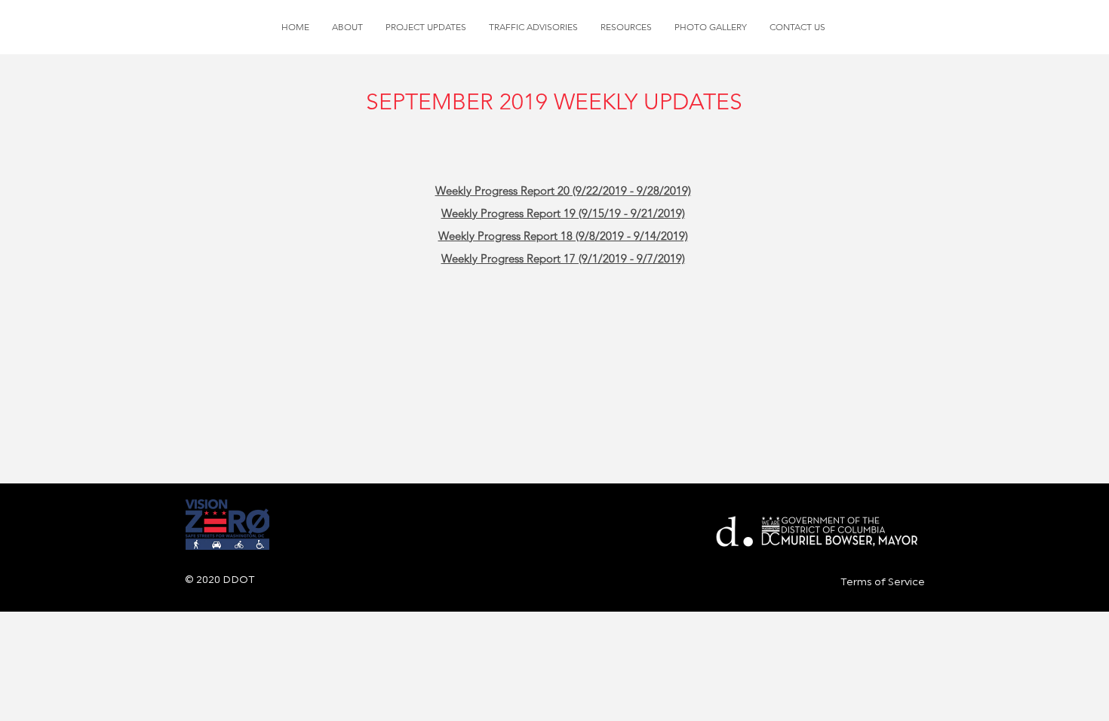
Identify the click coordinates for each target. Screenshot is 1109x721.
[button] (426, 27)
